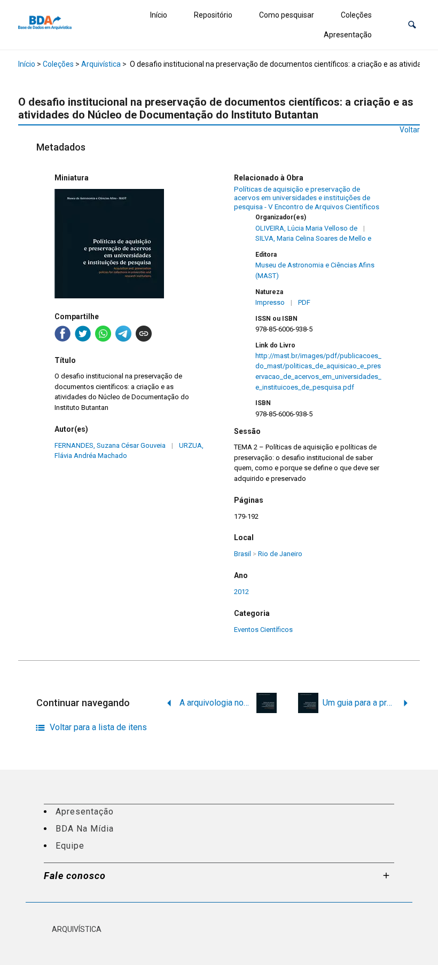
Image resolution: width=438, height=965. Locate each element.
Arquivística (101, 64)
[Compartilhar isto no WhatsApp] (103, 334)
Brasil (242, 554)
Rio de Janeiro (280, 554)
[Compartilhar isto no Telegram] (123, 334)
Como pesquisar (286, 15)
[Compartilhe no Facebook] (62, 334)
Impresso (270, 302)
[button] (412, 24)
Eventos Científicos (263, 630)
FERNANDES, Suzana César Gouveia (110, 445)
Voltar (410, 129)
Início (158, 15)
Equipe (70, 846)
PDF (304, 302)
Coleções (356, 15)
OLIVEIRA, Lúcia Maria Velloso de (306, 228)
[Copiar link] (144, 334)
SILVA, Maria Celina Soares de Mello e (313, 238)
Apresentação (348, 34)
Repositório (213, 15)
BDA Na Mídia (85, 829)
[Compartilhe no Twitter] (83, 334)
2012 (241, 592)
